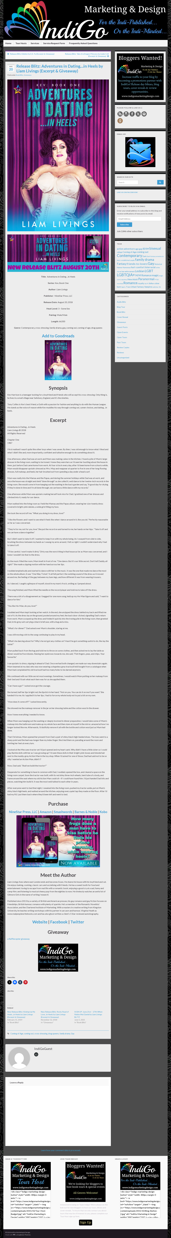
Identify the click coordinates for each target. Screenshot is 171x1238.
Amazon (46, 812)
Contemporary (129, 255)
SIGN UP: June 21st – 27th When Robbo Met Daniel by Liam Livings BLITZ (88, 1014)
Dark (144, 256)
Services (35, 43)
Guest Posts (122, 327)
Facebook (59, 921)
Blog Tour (121, 307)
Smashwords (63, 812)
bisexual (155, 248)
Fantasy (121, 263)
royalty (141, 283)
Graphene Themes (24, 1235)
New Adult (133, 279)
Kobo (103, 812)
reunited (120, 283)
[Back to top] (165, 1232)
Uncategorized (123, 357)
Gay (72, 1033)
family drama (65, 1033)
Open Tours (122, 337)
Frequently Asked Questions (83, 43)
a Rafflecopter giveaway (18, 939)
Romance (130, 283)
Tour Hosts (21, 43)
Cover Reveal (122, 317)
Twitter (77, 921)
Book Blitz (19, 75)
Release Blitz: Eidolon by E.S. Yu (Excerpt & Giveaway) (32, 54)
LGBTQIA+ (126, 275)
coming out (29, 1033)
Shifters (152, 283)
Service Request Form (54, 43)
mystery (124, 279)
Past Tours (121, 342)
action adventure (126, 248)
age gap (138, 248)
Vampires (148, 287)
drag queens (53, 1033)
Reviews (120, 352)
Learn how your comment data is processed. (61, 1150)
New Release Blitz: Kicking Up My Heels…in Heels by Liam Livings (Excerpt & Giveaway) (21, 1014)
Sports (123, 287)
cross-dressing (40, 1033)
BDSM (146, 248)
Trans (128, 287)
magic (155, 275)
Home (8, 43)
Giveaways (28, 75)
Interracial (150, 267)
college (119, 252)
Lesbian (139, 271)
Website (39, 921)
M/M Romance (143, 275)
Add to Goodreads (58, 335)
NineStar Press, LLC (23, 812)
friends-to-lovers (137, 263)
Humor (119, 267)
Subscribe (124, 224)
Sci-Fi (147, 284)
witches (155, 287)
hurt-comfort (138, 267)
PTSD (157, 279)
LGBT (149, 271)
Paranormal (146, 279)
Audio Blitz (121, 302)
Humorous (127, 268)
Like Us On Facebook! (127, 192)
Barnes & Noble (86, 812)
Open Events (122, 332)
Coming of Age (16, 1033)
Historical (158, 264)
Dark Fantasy (151, 256)
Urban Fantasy (137, 287)
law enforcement (128, 271)
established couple (128, 260)
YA (160, 287)
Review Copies (123, 347)
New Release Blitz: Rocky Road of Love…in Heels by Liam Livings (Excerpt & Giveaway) (55, 1014)
